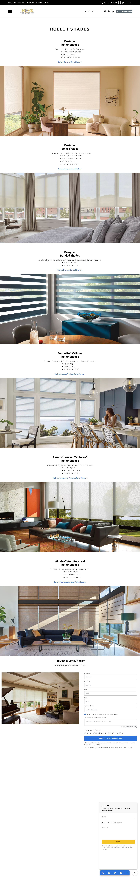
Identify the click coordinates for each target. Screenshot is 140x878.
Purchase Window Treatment (96, 733)
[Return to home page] (45, 11)
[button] (10, 11)
